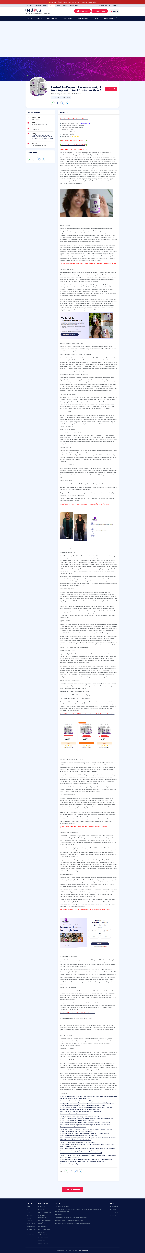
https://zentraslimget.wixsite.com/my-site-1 (74, 1114)
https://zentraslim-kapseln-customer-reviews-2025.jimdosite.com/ (81, 1101)
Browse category (29, 1219)
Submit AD (30, 1215)
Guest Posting (67, 18)
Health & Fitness (43, 1243)
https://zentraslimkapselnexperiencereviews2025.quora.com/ (79, 1135)
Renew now (76, 2)
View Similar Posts (72, 1190)
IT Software (41, 1206)
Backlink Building (83, 18)
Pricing (96, 18)
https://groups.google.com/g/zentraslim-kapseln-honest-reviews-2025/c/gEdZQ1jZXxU (87, 1103)
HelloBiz (51, 6)
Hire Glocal (58, 1214)
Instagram (115, 1212)
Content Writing (52, 18)
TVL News (29, 6)
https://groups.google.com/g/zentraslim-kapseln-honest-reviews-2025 (82, 1105)
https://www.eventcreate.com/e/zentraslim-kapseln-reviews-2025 (81, 1153)
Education (41, 1209)
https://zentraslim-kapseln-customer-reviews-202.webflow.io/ (79, 1116)
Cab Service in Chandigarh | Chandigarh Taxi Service (71, 1217)
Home (30, 18)
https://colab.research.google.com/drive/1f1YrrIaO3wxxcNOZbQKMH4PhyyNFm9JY (85, 1133)
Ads (38, 18)
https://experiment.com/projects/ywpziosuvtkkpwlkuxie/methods (80, 1151)
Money (65, 6)
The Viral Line (74, 6)
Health (59, 6)
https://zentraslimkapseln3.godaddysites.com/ (74, 1164)
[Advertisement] (72, 46)
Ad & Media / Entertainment (42, 1216)
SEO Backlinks (31, 1226)
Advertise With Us (104, 6)
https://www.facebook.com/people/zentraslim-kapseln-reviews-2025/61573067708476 (87, 1118)
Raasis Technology (41, 6)
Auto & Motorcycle (44, 1229)
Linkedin (114, 1216)
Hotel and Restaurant (44, 1220)
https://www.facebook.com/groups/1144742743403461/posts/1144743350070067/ (85, 1122)
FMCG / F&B (41, 1223)
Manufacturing (42, 1226)
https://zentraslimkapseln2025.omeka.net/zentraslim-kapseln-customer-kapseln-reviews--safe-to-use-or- (42, 137)
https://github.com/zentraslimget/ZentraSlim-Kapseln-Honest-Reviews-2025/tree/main (87, 1148)
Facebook (115, 1206)
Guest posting (31, 1223)
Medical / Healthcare (44, 1212)
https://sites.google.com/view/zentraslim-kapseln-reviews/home (80, 1112)
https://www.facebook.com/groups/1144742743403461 (77, 1120)
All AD (28, 1212)
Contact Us (30, 1234)
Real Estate (41, 1240)
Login (28, 1209)
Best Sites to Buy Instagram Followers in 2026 (69, 1220)
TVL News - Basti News (62, 1206)
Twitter (114, 1209)
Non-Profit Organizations (42, 1233)
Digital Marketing (43, 1237)
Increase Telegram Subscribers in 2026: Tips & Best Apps (72, 1223)
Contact (115, 6)
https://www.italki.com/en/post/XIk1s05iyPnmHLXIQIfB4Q (77, 1142)
